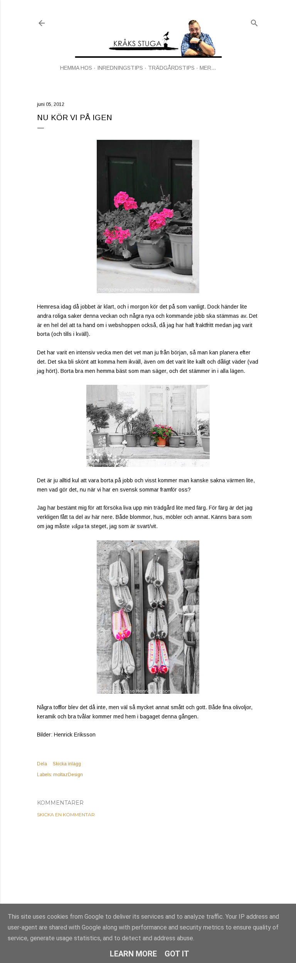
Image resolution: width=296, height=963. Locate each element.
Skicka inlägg (67, 764)
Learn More (133, 953)
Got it (177, 953)
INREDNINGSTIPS (120, 68)
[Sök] (254, 21)
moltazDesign (68, 774)
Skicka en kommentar (66, 814)
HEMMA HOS (76, 68)
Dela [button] (42, 764)
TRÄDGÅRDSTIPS (171, 68)
